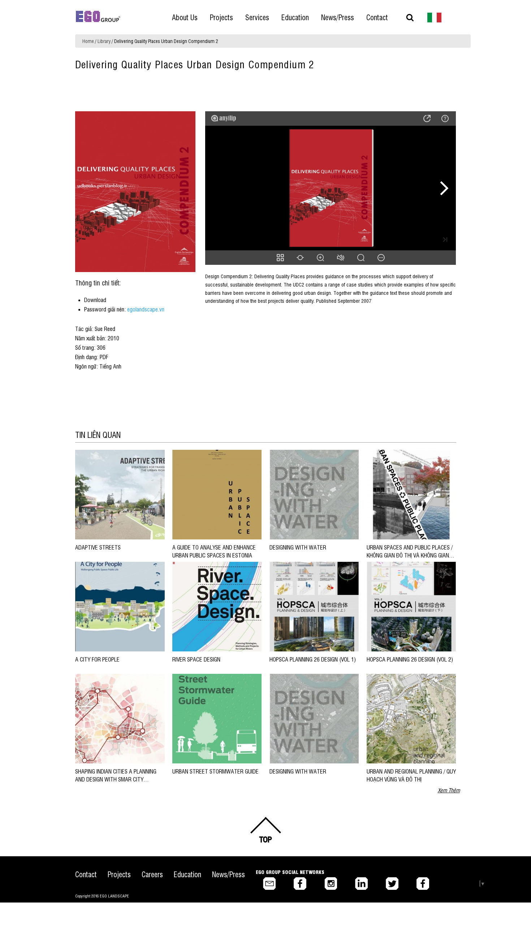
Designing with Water (299, 547)
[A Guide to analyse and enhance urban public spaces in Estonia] (217, 494)
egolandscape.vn (145, 309)
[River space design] (217, 606)
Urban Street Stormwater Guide (215, 771)
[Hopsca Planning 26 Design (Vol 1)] (314, 606)
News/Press (228, 874)
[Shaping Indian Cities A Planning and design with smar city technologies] (119, 718)
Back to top (265, 830)
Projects (119, 874)
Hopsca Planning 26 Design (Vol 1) (312, 659)
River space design (196, 659)
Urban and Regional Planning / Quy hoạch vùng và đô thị (411, 775)
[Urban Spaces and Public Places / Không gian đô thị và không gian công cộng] (411, 494)
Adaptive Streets (98, 547)
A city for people (97, 659)
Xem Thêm (449, 790)
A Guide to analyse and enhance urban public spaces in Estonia (214, 551)
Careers (152, 874)
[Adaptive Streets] (119, 494)
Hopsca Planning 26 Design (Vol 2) (410, 659)
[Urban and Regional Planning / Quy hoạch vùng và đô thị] (411, 718)
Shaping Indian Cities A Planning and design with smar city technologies (115, 779)
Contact (86, 874)
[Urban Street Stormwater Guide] (217, 718)
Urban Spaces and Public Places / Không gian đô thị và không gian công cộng (410, 555)
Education (187, 874)
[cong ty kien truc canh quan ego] (434, 17)
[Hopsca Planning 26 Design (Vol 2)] (411, 606)
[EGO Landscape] (98, 16)
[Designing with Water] (314, 494)
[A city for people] (119, 606)
